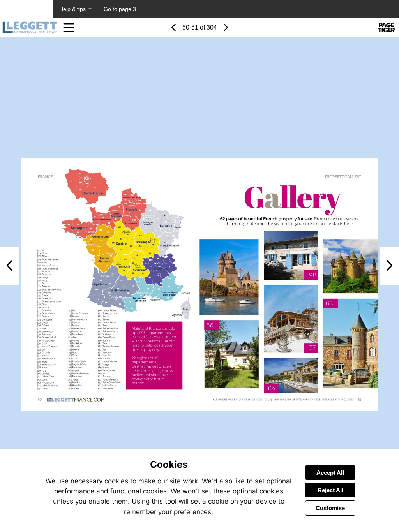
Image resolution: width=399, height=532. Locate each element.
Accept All (330, 472)
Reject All (330, 490)
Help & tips (72, 9)
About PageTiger (26, 9)
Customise (330, 508)
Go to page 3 (120, 9)
